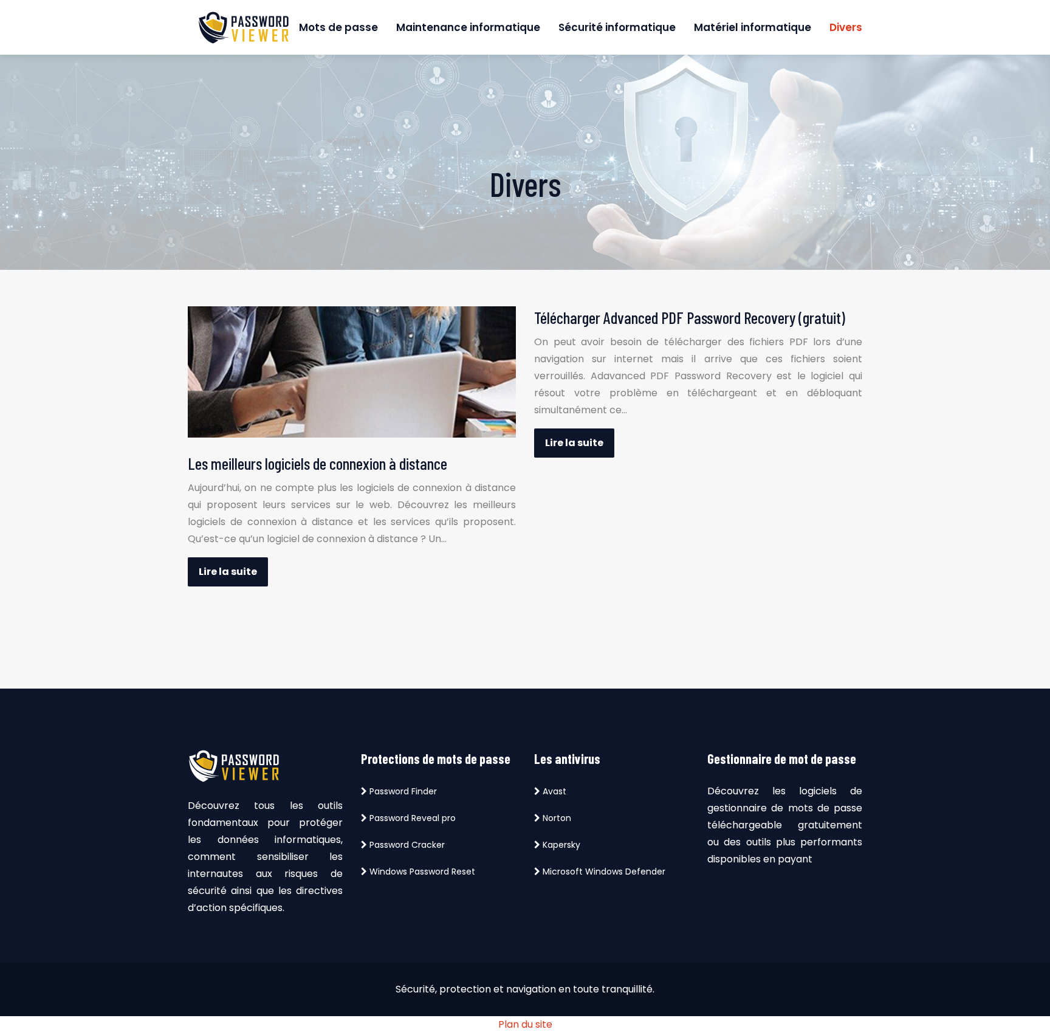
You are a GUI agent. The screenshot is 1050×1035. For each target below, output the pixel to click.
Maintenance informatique (468, 27)
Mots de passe (338, 27)
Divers (845, 27)
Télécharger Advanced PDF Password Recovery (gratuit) (689, 317)
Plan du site (525, 1024)
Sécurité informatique (617, 27)
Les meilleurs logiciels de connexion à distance (317, 463)
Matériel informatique (752, 27)
